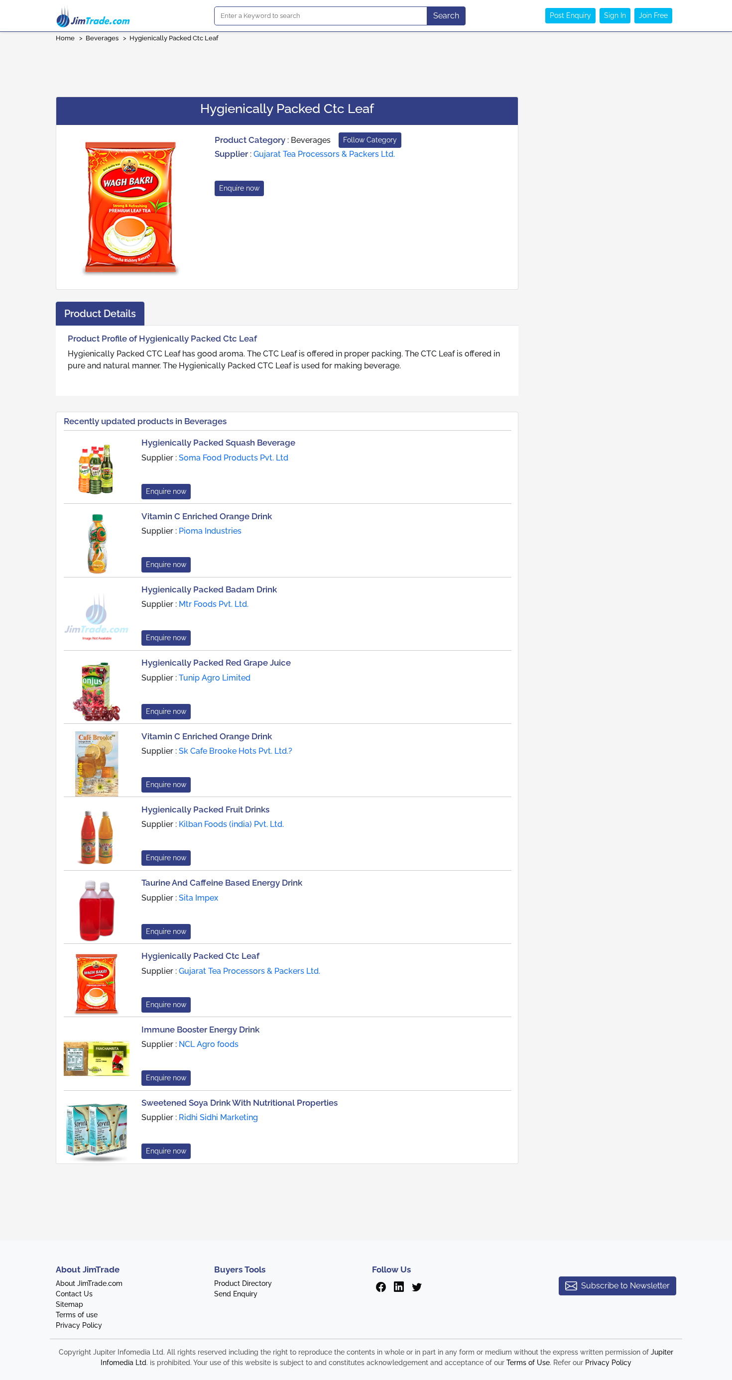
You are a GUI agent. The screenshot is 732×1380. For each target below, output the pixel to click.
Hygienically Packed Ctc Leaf (173, 38)
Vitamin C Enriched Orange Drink (206, 516)
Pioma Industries (210, 531)
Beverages (102, 38)
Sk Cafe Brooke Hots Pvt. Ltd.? (235, 751)
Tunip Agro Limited (214, 678)
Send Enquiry (235, 1294)
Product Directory (243, 1283)
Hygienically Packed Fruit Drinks (205, 809)
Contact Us (74, 1294)
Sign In (615, 15)
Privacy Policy (79, 1325)
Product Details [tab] (100, 314)
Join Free (653, 15)
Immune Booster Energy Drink (200, 1030)
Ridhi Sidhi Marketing (218, 1117)
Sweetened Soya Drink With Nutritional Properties (239, 1103)
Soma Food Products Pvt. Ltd (233, 457)
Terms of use (77, 1315)
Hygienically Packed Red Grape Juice (216, 663)
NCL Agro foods (209, 1044)
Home (65, 38)
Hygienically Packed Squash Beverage (218, 443)
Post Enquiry (570, 15)
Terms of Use (528, 1363)
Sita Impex (198, 898)
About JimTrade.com (89, 1283)
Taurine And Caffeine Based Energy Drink (221, 883)
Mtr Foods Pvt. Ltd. (213, 604)
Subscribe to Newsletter (625, 1285)
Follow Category (370, 140)
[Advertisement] (366, 66)
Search (446, 15)
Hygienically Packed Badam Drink (209, 589)
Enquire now (239, 188)
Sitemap (69, 1304)
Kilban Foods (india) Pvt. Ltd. (231, 824)
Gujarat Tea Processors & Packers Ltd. (324, 154)
